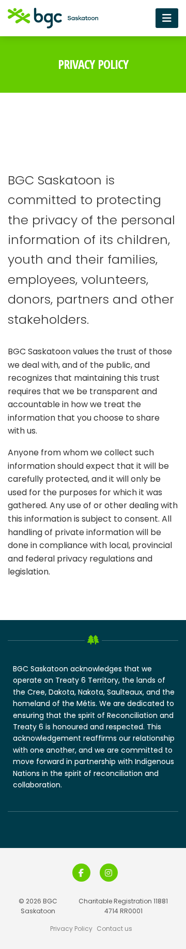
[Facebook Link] (81, 873)
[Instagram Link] (109, 873)
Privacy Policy (71, 928)
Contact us (114, 928)
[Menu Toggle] (167, 17)
